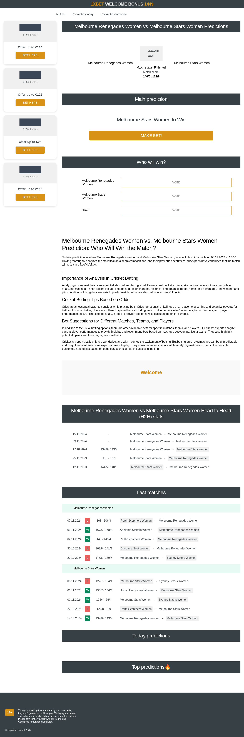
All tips (60, 14)
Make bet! (151, 135)
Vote (176, 182)
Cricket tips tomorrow (114, 14)
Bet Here (30, 55)
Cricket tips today (82, 14)
